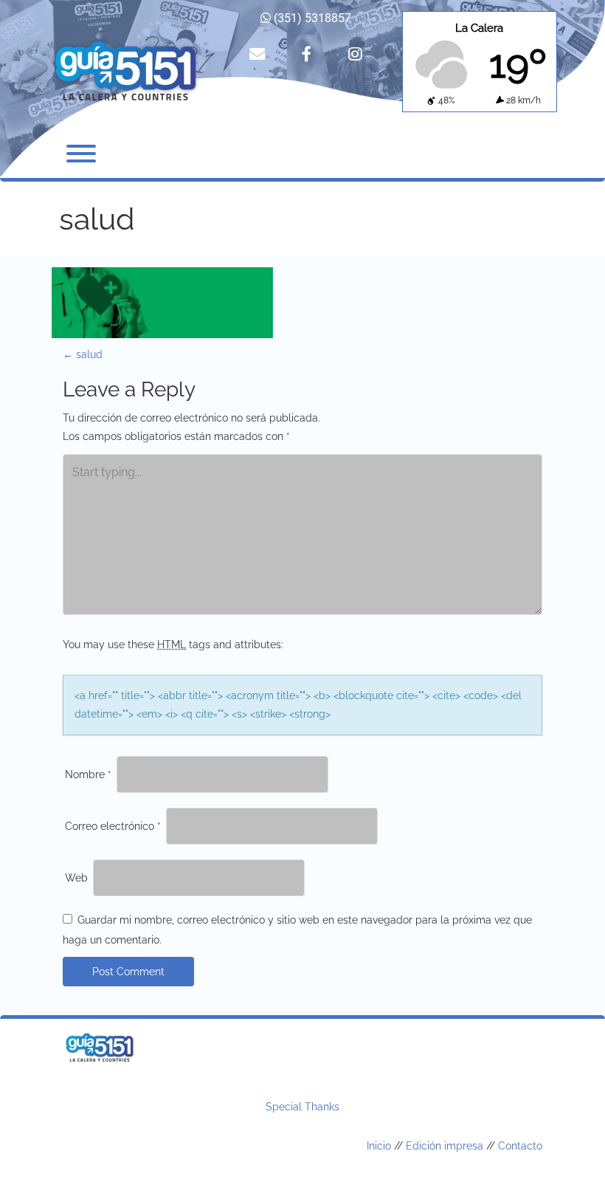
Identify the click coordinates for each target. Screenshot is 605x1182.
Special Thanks (302, 1107)
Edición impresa (444, 1146)
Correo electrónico (113, 826)
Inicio (379, 1146)
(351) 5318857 (311, 18)
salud (83, 354)
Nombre (88, 774)
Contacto (520, 1146)
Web (76, 878)
